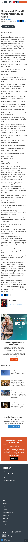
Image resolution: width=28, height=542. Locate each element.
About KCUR (5, 483)
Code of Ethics (6, 515)
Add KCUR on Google (14, 426)
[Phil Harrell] (4, 303)
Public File (5, 521)
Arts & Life (13, 402)
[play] (2, 540)
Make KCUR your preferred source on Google (13, 418)
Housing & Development (16, 370)
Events (4, 497)
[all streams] (26, 540)
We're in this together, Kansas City (14, 441)
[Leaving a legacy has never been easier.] (14, 327)
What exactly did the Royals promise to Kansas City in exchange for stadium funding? (18, 384)
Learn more (14, 359)
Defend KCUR (14, 458)
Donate (24, 2)
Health (12, 390)
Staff (4, 500)
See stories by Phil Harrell (15, 304)
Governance (5, 518)
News (4, 489)
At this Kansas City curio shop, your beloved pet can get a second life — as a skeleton (18, 406)
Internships (5, 509)
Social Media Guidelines (8, 512)
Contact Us (5, 503)
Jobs (4, 506)
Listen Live (5, 486)
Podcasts (5, 491)
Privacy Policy (6, 524)
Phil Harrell (8, 19)
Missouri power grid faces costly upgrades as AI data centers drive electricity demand (19, 373)
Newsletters (5, 494)
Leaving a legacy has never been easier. (14, 344)
